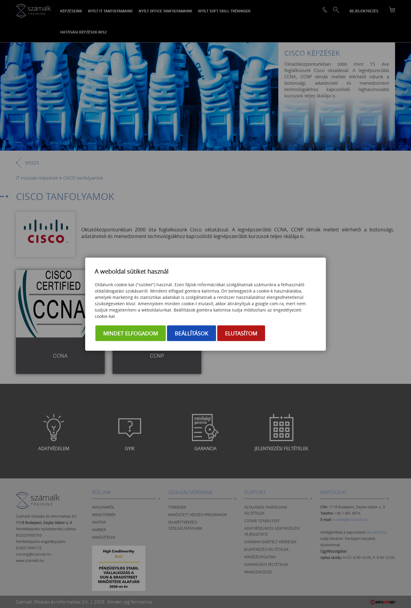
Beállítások (191, 333)
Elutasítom (241, 333)
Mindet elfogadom (130, 333)
